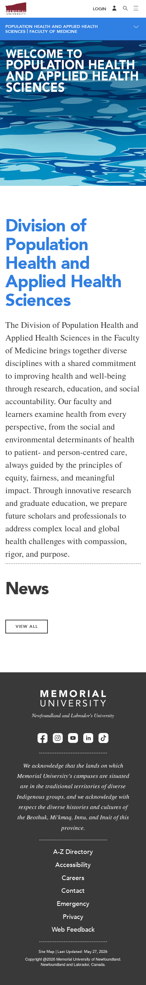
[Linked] (88, 738)
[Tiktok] (103, 738)
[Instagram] (58, 738)
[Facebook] (42, 738)
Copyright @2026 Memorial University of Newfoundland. (73, 959)
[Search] (125, 8)
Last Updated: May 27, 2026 (82, 951)
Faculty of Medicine (53, 31)
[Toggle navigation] (136, 9)
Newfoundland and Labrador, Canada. (73, 964)
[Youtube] (73, 738)
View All (27, 626)
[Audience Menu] (114, 8)
